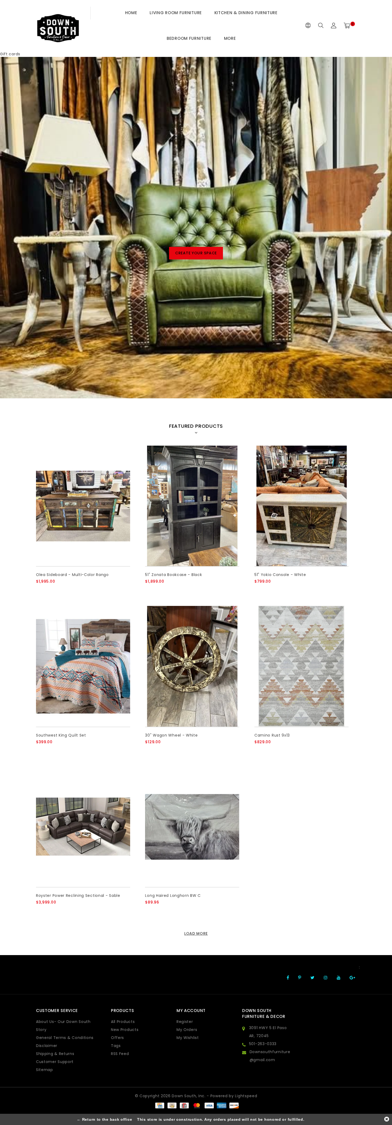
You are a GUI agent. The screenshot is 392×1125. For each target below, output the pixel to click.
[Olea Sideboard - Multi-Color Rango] (83, 506)
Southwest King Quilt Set (61, 735)
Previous (18, 253)
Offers (117, 1037)
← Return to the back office (104, 1119)
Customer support (55, 1061)
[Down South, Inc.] (58, 25)
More (230, 38)
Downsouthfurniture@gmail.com (270, 1055)
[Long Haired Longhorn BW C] (192, 826)
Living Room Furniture (176, 12)
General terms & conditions (65, 1037)
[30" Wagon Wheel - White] (192, 666)
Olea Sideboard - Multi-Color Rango (72, 574)
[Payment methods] (159, 1105)
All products (123, 1021)
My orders (187, 1029)
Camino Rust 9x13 (272, 735)
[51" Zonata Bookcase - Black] (192, 506)
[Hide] (386, 1119)
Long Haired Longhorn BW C (173, 895)
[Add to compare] (65, 590)
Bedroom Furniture (189, 38)
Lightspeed (246, 1096)
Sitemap (44, 1069)
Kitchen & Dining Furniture (246, 12)
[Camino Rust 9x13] (301, 666)
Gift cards (10, 54)
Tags (116, 1045)
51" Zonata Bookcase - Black (173, 574)
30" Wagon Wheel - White (171, 735)
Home (131, 12)
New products (124, 1029)
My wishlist (188, 1037)
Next (374, 253)
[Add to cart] (39, 590)
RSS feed (120, 1053)
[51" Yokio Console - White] (301, 506)
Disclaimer (46, 1045)
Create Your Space (196, 253)
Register (185, 1021)
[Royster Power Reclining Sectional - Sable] (83, 826)
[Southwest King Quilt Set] (83, 666)
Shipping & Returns (55, 1053)
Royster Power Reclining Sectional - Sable (78, 895)
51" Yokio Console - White (280, 574)
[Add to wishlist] (52, 590)
